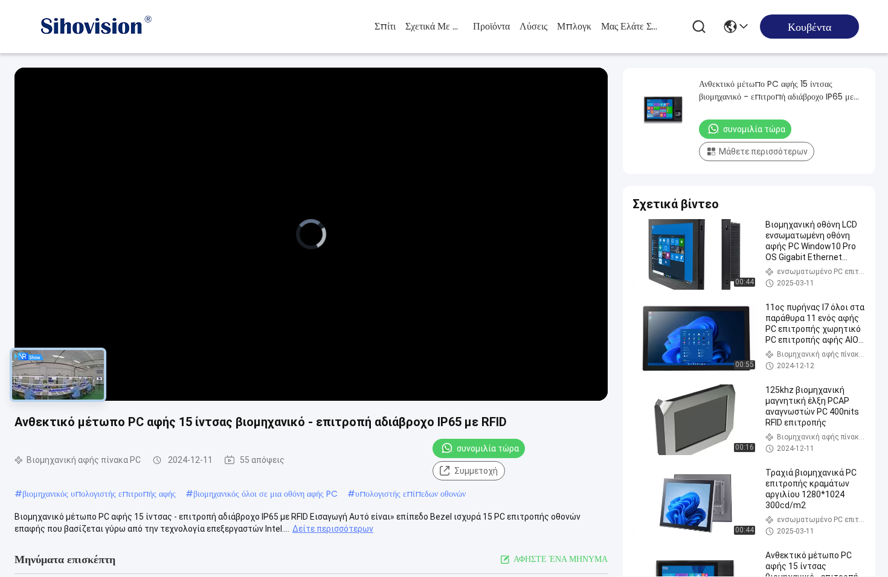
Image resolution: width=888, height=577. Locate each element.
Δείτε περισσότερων (332, 529)
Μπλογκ (574, 26)
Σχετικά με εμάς (434, 26)
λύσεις (533, 26)
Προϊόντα (491, 26)
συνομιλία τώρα (488, 448)
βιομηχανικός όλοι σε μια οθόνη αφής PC (265, 494)
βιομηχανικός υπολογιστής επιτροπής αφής (99, 494)
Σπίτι (385, 26)
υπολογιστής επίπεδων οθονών (410, 494)
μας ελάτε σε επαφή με (630, 26)
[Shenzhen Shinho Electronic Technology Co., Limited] (95, 26)
